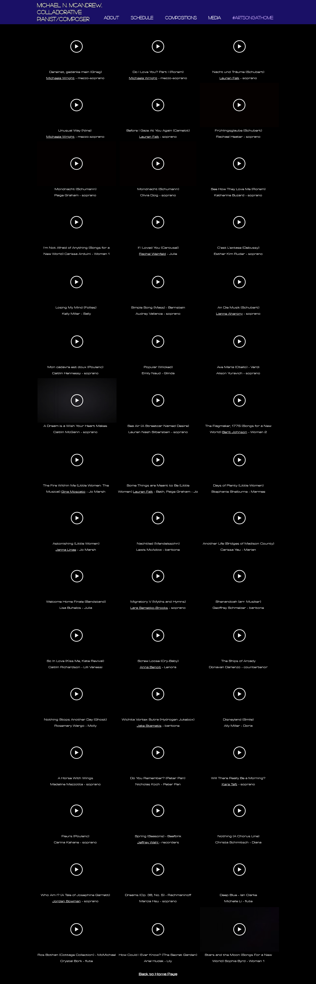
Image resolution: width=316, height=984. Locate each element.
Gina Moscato (73, 491)
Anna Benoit (150, 667)
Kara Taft (229, 784)
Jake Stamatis (149, 725)
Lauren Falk (149, 136)
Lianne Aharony (229, 313)
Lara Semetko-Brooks (149, 607)
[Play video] (76, 46)
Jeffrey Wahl (148, 842)
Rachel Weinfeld (152, 253)
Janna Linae (66, 549)
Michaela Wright (60, 78)
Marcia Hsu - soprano (158, 901)
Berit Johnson (234, 432)
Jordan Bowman (66, 901)
